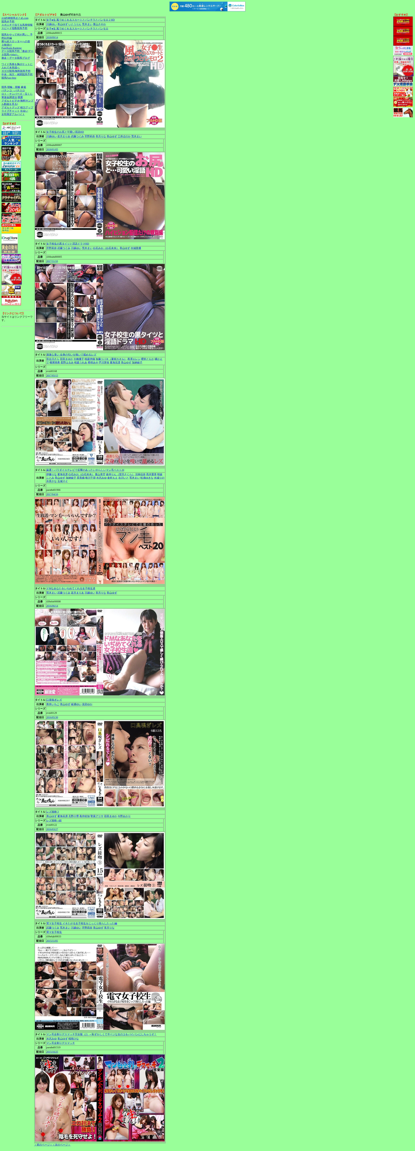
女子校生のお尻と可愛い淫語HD (65, 132)
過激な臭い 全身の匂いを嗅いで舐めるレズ (71, 354)
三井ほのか (124, 136)
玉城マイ (62, 481)
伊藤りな (51, 474)
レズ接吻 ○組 (54, 820)
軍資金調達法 (9, 97)
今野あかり (124, 816)
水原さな (51, 481)
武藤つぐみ (77, 136)
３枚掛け (6, 44)
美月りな (101, 136)
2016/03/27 (52, 829)
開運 (20, 97)
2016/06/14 (52, 605)
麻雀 (23, 87)
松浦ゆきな (146, 477)
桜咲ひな (73, 1038)
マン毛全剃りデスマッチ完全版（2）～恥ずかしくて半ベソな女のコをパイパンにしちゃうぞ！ (101, 1034)
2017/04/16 (52, 494)
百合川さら (52, 359)
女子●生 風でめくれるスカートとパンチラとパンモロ (77, 28)
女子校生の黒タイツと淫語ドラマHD (67, 243)
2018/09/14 (52, 37)
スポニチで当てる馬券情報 (17, 24)
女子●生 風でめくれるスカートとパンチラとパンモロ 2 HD (80, 19)
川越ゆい (51, 24)
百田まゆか (66, 359)
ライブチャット (10, 110)
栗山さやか (99, 24)
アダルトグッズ (10, 107)
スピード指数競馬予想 (14, 28)
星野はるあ (67, 362)
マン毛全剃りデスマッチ (60, 1043)
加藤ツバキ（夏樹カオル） (111, 359)
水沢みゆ (101, 477)
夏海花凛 (115, 362)
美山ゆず (62, 24)
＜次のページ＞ (61, 1144)
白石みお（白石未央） (106, 248)
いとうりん (74, 24)
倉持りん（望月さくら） (120, 474)
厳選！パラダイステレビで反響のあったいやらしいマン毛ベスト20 (85, 470)
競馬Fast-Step (8, 77)
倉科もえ (112, 477)
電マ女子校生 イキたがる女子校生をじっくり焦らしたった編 (81, 923)
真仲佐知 (84, 816)
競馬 (4, 87)
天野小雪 (73, 816)
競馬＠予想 (7, 21)
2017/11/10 (52, 261)
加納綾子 (137, 362)
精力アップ (26, 107)
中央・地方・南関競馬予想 (17, 74)
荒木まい (87, 24)
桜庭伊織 (90, 359)
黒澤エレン (133, 359)
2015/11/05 (52, 940)
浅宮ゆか (87, 704)
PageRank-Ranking (11, 48)
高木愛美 (151, 474)
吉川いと (123, 477)
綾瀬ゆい (76, 704)
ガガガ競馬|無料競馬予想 (15, 71)
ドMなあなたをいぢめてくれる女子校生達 (70, 588)
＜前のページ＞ (43, 1144)
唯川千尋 (90, 477)
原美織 (81, 477)
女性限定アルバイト (13, 114)
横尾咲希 (55, 362)
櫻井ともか (147, 359)
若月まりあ (63, 136)
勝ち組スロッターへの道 (15, 41)
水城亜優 (136, 248)
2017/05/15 (52, 375)
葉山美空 (100, 474)
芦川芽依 (104, 362)
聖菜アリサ (96, 816)
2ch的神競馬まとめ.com (14, 18)
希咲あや (93, 362)
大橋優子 (79, 359)
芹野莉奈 (90, 136)
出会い (24, 110)
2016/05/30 (52, 717)
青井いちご (52, 704)
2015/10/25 (52, 1051)
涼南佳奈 (140, 474)
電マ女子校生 (54, 932)
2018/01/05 (52, 149)
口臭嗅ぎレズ (54, 699)
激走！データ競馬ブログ (15, 58)
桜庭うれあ (80, 362)
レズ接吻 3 (52, 811)
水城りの (159, 477)
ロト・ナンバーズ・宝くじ (17, 93)
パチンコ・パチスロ (13, 90)
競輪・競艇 (13, 87)
